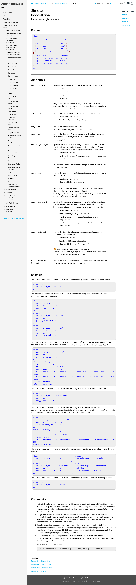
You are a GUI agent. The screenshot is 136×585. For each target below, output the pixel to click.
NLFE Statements (11, 206)
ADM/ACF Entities (12, 203)
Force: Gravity (13, 88)
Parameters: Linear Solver (41, 561)
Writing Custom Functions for (11, 47)
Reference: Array (13, 161)
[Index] (127, 5)
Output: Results (13, 133)
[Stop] (110, 3)
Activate (10, 61)
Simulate (11, 178)
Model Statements (12, 189)
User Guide (11, 22)
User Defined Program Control (14, 185)
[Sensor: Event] (98, 3)
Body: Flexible (13, 64)
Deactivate (11, 73)
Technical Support (93, 581)
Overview (6, 16)
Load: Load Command (12, 118)
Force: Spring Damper (12, 97)
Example (125, 22)
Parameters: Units (38, 571)
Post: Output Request (12, 157)
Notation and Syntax (13, 30)
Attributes (125, 18)
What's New (7, 13)
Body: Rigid (12, 67)
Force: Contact (13, 85)
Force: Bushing (13, 82)
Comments (126, 25)
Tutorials (6, 19)
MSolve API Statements (10, 210)
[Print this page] (132, 4)
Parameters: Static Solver (41, 564)
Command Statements (13, 58)
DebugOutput (13, 76)
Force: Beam (12, 79)
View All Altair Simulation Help (14, 218)
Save (9, 172)
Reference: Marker (14, 164)
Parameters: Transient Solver (13, 152)
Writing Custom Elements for (11, 40)
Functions (9, 193)
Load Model (12, 114)
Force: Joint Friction (12, 92)
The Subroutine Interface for (11, 198)
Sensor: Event (12, 175)
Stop (9, 181)
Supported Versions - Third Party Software (13, 53)
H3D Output (12, 111)
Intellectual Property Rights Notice (74, 581)
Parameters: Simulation (12, 142)
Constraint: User (13, 70)
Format (124, 15)
